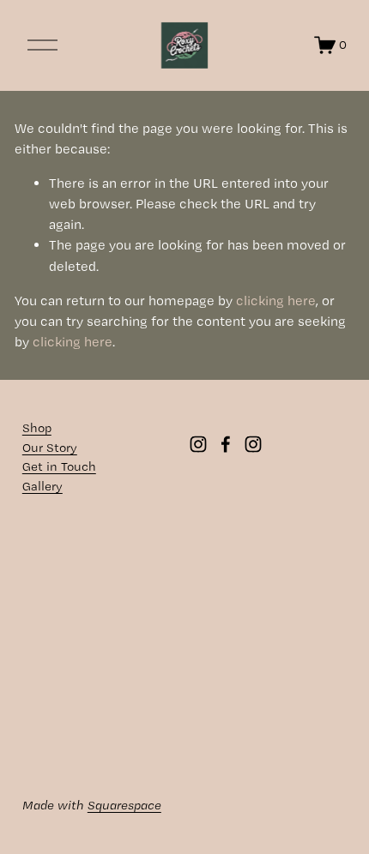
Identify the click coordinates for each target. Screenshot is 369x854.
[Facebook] (225, 444)
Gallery (42, 486)
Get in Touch (59, 466)
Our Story (49, 447)
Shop (36, 428)
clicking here (276, 300)
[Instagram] (198, 444)
